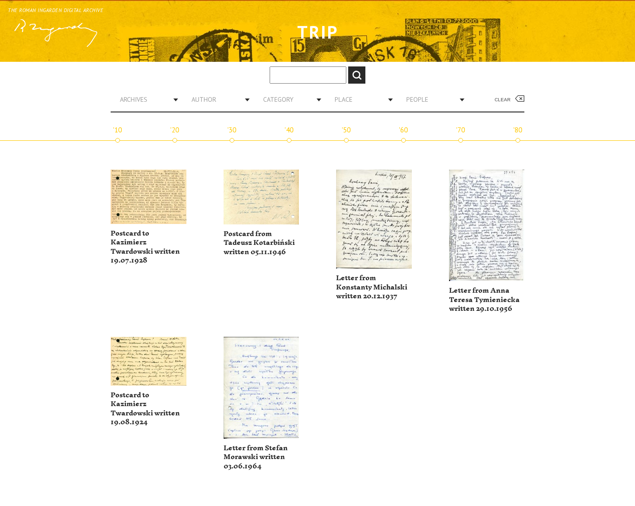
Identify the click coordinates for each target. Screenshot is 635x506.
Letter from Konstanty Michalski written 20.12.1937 (371, 287)
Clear (502, 99)
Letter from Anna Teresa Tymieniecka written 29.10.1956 (484, 300)
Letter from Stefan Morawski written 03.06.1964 (256, 457)
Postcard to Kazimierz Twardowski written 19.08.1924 (145, 409)
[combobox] (145, 99)
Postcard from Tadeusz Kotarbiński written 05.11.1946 (259, 243)
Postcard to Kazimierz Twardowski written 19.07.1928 (145, 247)
